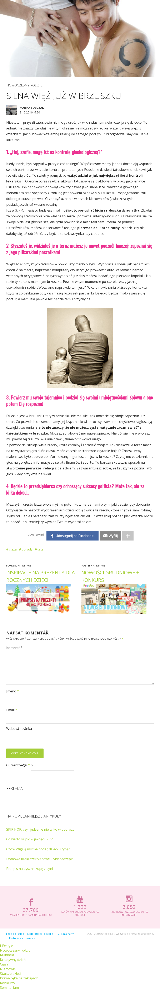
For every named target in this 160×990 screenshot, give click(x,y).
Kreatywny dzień (13, 959)
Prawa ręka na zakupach (19, 978)
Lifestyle (6, 945)
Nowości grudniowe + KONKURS (110, 576)
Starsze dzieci (10, 973)
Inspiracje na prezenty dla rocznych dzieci (40, 576)
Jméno (12, 691)
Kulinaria (7, 955)
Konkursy (7, 983)
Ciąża (4, 964)
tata (40, 549)
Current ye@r (18, 765)
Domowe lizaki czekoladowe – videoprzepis (39, 859)
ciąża (13, 549)
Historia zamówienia (22, 938)
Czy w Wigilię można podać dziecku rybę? (38, 849)
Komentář (14, 647)
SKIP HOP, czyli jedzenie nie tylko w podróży (40, 829)
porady (26, 549)
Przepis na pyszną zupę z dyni (29, 868)
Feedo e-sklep (15, 934)
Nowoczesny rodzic (24, 85)
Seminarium (9, 987)
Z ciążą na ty (66, 934)
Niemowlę (8, 969)
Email (11, 710)
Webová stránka (19, 728)
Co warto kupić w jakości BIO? (29, 839)
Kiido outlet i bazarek (40, 934)
